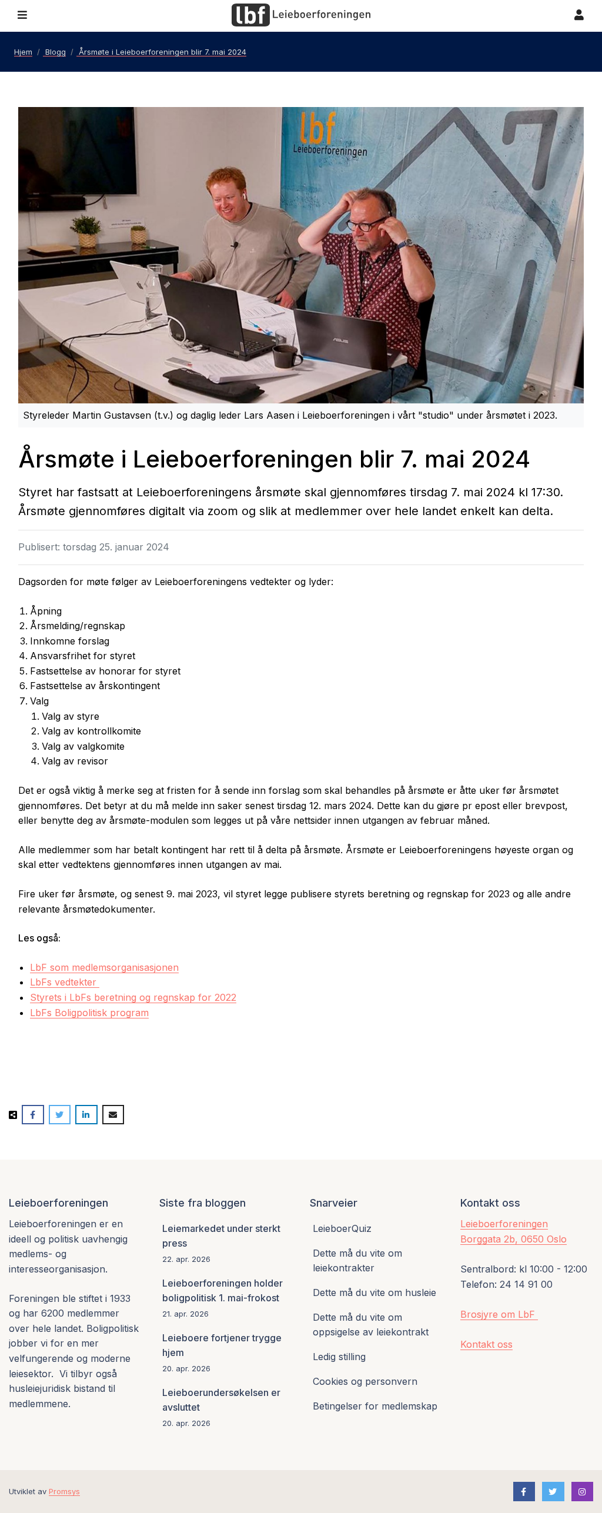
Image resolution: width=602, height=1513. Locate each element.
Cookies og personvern (365, 1381)
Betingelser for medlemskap (375, 1406)
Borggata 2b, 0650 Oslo (513, 1239)
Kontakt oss (486, 1344)
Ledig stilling (339, 1356)
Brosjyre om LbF (499, 1314)
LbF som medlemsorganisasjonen (104, 967)
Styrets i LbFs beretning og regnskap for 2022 (133, 997)
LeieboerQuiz (342, 1228)
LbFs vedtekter (64, 982)
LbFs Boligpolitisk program (89, 1012)
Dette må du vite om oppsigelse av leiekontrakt (371, 1324)
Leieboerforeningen (504, 1224)
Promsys (64, 1491)
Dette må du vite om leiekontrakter (357, 1260)
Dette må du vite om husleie (374, 1292)
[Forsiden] (301, 15)
